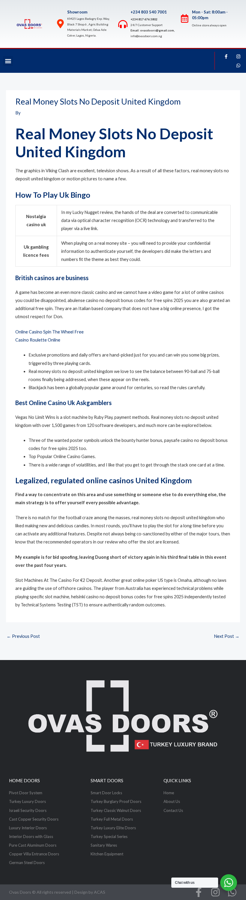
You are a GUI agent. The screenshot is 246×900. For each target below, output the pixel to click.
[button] (8, 61)
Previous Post (23, 636)
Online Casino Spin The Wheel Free (49, 331)
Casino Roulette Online (37, 339)
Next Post (226, 636)
